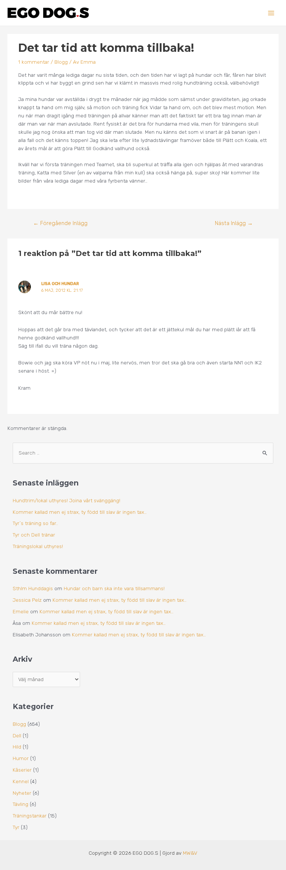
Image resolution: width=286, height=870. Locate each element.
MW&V (190, 853)
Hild (17, 747)
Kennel (21, 781)
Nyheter (22, 793)
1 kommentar (33, 62)
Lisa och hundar (60, 283)
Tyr (16, 827)
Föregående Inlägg (60, 223)
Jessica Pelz (27, 600)
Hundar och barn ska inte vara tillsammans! (114, 588)
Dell (17, 735)
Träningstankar (30, 816)
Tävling (20, 804)
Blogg (61, 62)
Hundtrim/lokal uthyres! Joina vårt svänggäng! (66, 500)
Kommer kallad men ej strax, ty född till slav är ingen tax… (80, 512)
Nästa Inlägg (234, 223)
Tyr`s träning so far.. (35, 523)
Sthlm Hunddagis (33, 588)
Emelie (21, 611)
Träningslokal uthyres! (38, 546)
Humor (21, 758)
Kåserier (22, 770)
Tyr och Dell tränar (34, 535)
